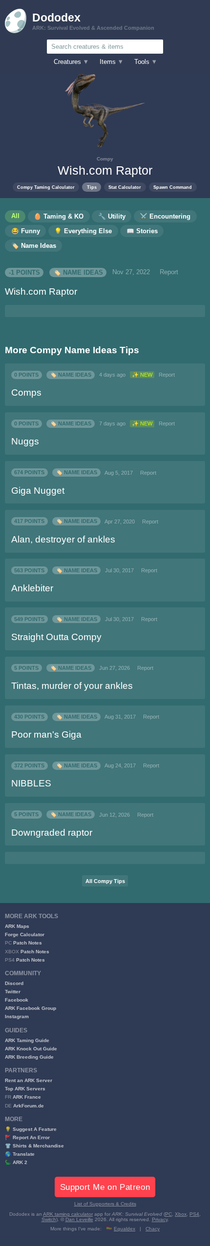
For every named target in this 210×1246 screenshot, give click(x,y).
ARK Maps (17, 926)
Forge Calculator (24, 934)
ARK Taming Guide (27, 1040)
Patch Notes (27, 942)
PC (168, 1214)
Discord (14, 983)
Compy (105, 158)
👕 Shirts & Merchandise (34, 1145)
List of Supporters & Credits (105, 1203)
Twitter (13, 991)
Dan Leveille (79, 1219)
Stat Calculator (124, 187)
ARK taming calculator (68, 1214)
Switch (49, 1219)
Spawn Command (172, 187)
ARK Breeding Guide (29, 1057)
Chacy (153, 1228)
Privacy (160, 1219)
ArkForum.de (28, 1105)
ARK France (27, 1097)
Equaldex (124, 1228)
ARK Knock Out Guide (31, 1048)
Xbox (181, 1214)
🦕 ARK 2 (16, 1162)
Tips (92, 187)
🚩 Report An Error (27, 1137)
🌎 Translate (20, 1154)
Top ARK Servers (25, 1088)
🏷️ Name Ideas (78, 272)
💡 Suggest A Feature (31, 1129)
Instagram (17, 1016)
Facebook (16, 1000)
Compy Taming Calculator (46, 187)
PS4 (194, 1214)
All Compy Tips (105, 881)
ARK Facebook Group (30, 1008)
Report (169, 272)
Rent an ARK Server (28, 1080)
